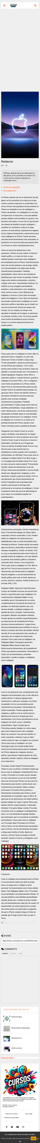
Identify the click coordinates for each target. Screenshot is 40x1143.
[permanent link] (6, 166)
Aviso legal (28, 1114)
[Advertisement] (20, 29)
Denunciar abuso (7, 1058)
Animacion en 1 (16, 1038)
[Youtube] (17, 1127)
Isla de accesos (16, 1048)
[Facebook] (6, 1127)
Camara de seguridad (11, 187)
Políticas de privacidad (11, 1117)
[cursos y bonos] (13, 6)
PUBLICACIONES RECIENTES (16, 1010)
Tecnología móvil (9, 191)
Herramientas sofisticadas (20, 1028)
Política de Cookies (11, 1114)
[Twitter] (12, 1127)
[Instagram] (23, 1127)
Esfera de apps (16, 1017)
